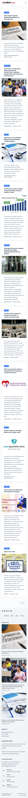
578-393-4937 (11, 776)
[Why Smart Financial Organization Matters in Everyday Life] (14, 30)
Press (12, 615)
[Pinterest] (9, 611)
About (17, 615)
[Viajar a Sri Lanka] (14, 563)
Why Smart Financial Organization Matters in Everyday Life (11, 17)
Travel (6, 310)
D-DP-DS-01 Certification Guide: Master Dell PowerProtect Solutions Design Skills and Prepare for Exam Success (13, 72)
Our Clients (5, 734)
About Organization (7, 732)
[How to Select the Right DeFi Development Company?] (14, 503)
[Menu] (25, 2)
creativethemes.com (12, 787)
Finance (7, 12)
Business (7, 185)
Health (6, 134)
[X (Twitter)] (4, 611)
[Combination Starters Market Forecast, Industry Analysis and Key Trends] (14, 204)
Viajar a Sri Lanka (9, 551)
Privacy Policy (22, 795)
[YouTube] (11, 611)
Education (7, 65)
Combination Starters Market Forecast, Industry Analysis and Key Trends (13, 190)
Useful (22, 615)
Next (22, 602)
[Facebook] (2, 611)
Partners (6, 615)
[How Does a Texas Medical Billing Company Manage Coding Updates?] (14, 153)
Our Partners (5, 736)
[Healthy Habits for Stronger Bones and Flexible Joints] (14, 444)
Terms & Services (21, 793)
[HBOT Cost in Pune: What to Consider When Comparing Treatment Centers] (14, 384)
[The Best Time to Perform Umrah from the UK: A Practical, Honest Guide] (14, 328)
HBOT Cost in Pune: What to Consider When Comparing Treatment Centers (13, 370)
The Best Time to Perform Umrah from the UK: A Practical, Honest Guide (12, 315)
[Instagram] (6, 611)
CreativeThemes (6, 795)
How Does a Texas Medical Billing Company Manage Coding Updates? (12, 139)
